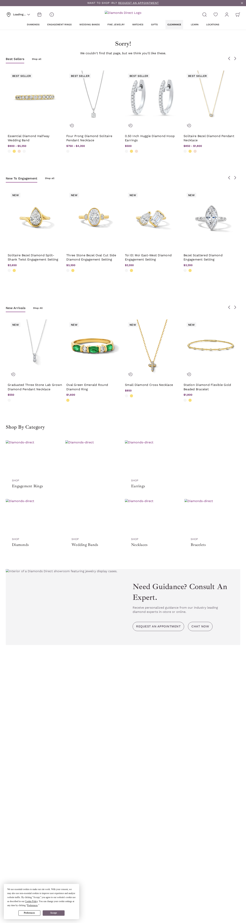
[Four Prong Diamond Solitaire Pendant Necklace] (93, 98)
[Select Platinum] (24, 151)
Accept (53, 912)
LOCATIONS (212, 24)
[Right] (235, 58)
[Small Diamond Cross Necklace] (152, 346)
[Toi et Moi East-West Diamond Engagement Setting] (152, 217)
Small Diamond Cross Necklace (149, 385)
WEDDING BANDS (89, 24)
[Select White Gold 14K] (9, 151)
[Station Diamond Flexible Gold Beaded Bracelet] (211, 346)
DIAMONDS (33, 24)
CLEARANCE (174, 24)
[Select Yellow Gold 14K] (14, 151)
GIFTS (154, 24)
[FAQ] (52, 14)
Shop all (36, 59)
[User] (226, 14)
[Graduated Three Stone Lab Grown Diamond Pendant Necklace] (35, 346)
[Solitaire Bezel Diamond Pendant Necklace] (211, 98)
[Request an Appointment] (39, 14)
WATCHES (137, 24)
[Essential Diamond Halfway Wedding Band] (35, 98)
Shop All (38, 308)
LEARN (195, 24)
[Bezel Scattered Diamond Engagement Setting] (211, 217)
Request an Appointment (158, 626)
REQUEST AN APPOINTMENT (138, 2)
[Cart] (238, 14)
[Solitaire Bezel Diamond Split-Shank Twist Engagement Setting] (35, 217)
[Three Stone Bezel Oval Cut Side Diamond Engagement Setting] (93, 217)
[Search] (204, 14)
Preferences (29, 912)
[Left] (229, 58)
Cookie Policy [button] (31, 901)
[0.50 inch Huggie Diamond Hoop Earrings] (152, 98)
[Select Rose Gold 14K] (19, 151)
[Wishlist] (215, 14)
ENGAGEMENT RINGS (59, 24)
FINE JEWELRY (116, 24)
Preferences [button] (32, 905)
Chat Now (200, 626)
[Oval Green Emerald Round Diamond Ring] (93, 346)
